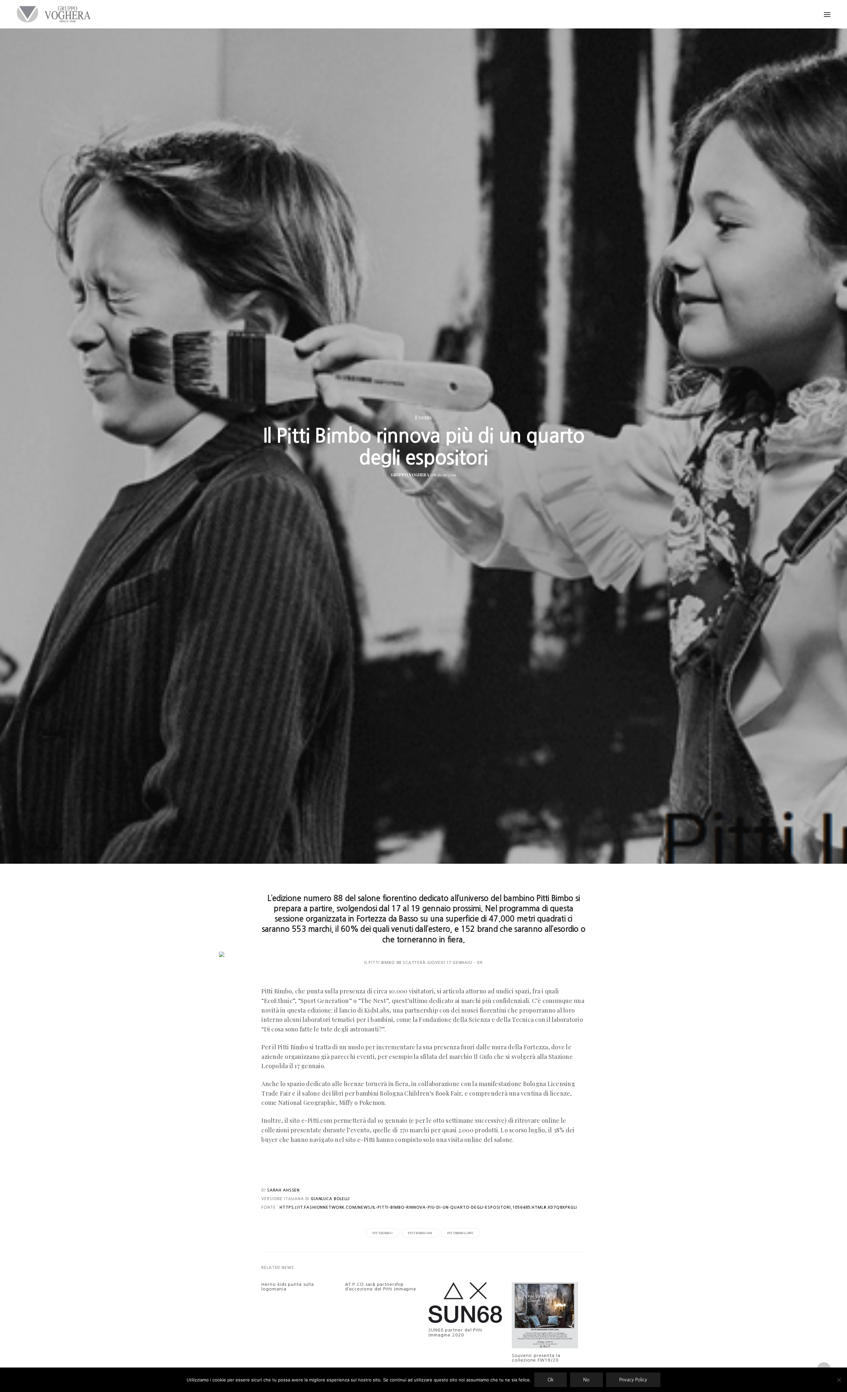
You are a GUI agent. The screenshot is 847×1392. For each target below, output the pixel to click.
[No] (838, 1379)
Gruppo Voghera (410, 474)
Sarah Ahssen (283, 1190)
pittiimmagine (460, 1233)
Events (423, 417)
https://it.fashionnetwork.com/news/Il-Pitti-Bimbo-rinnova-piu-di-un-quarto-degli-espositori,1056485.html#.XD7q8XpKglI (428, 1207)
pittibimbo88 (420, 1233)
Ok (551, 1379)
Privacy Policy (633, 1379)
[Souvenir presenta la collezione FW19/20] (545, 1316)
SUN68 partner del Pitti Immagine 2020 (455, 1332)
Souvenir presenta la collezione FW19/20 (536, 1357)
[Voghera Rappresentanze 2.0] (55, 14)
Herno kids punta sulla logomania (287, 1286)
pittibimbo (383, 1233)
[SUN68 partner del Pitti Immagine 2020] (465, 1304)
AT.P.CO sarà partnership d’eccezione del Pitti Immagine (380, 1286)
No (586, 1379)
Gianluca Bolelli (329, 1199)
